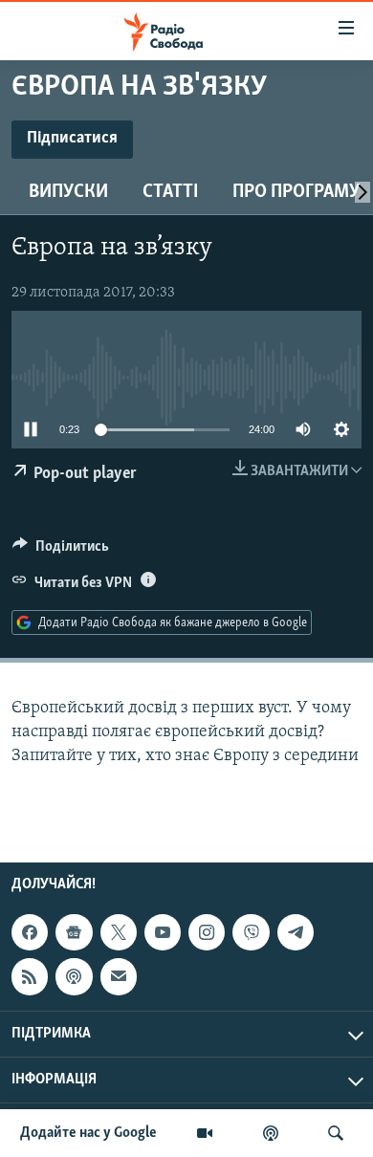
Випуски (68, 192)
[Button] (60, 551)
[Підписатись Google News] (73, 932)
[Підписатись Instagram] (206, 932)
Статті (170, 192)
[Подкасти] (270, 1133)
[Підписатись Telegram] (295, 932)
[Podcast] (73, 977)
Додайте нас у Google (88, 1133)
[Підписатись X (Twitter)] (118, 932)
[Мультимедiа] (204, 1133)
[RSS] (29, 977)
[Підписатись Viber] (250, 932)
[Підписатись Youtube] (162, 932)
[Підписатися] (118, 977)
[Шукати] (335, 1133)
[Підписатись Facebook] (29, 932)
